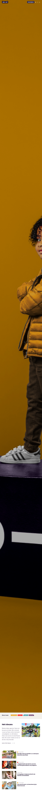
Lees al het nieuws (6, 743)
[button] (35, 2)
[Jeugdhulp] (25, 715)
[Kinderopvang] (14, 715)
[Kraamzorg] (31, 715)
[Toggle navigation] (39, 2)
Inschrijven (31, 2)
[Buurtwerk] (20, 715)
